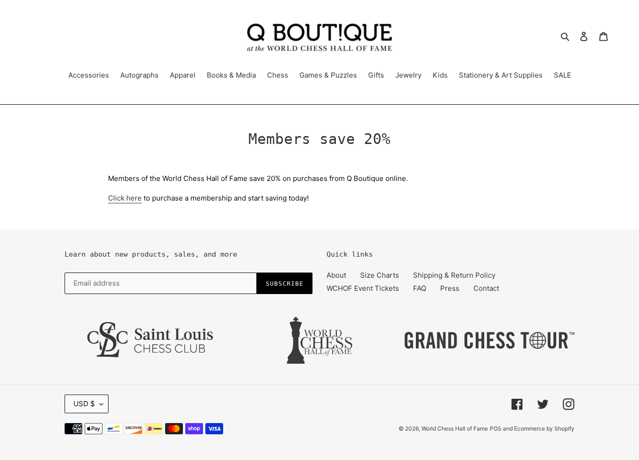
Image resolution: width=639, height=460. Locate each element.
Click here (125, 198)
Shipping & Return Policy (454, 275)
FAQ (419, 288)
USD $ (84, 403)
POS (495, 428)
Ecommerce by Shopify (544, 428)
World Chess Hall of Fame (454, 428)
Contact (486, 288)
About (336, 275)
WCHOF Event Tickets (363, 288)
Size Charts (379, 275)
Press (449, 288)
